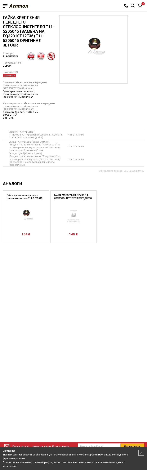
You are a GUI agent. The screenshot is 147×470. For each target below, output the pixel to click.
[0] (139, 5)
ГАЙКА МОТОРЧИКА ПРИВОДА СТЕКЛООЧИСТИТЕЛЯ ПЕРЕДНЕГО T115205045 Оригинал (73, 198)
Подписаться (132, 446)
